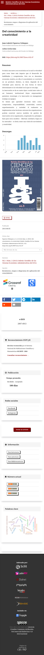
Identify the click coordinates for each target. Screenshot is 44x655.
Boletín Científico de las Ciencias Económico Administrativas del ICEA (23, 3)
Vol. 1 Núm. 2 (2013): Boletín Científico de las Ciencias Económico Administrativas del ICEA (19, 16)
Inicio (6, 13)
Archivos (13, 13)
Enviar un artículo (22, 430)
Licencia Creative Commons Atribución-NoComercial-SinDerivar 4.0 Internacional (22, 630)
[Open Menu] (2, 2)
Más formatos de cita (10, 250)
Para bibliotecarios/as (15, 461)
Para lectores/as (13, 452)
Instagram (12, 413)
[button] (6, 300)
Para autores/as (13, 457)
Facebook (11, 408)
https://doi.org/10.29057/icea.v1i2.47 (19, 57)
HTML (7, 218)
